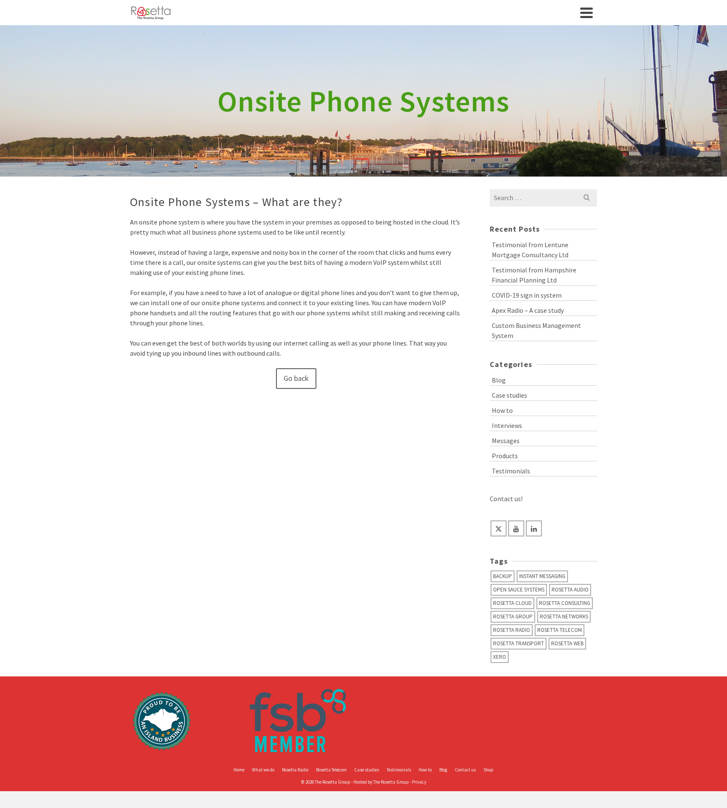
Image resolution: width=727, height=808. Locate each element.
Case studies (509, 395)
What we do (263, 770)
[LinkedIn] (534, 528)
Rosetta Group (513, 616)
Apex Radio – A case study (528, 310)
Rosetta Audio (570, 589)
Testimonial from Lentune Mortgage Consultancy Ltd (530, 249)
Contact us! (506, 498)
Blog (499, 380)
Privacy (419, 782)
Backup (502, 576)
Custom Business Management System (536, 330)
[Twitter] (499, 528)
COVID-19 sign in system (527, 295)
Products (505, 456)
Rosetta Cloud (512, 603)
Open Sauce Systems (518, 589)
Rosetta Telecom (559, 630)
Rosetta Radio (511, 630)
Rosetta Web (567, 643)
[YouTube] (516, 528)
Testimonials (511, 471)
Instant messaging (542, 576)
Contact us (465, 770)
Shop (488, 770)
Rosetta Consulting (564, 603)
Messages (506, 440)
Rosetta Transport (518, 643)
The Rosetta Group (391, 782)
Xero (499, 656)
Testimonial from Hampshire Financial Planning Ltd (534, 275)
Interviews (507, 425)
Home (238, 770)
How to (502, 410)
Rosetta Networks (564, 616)
